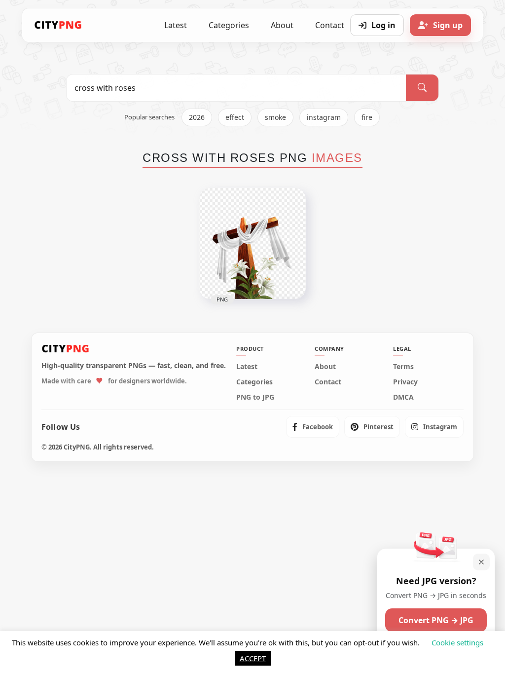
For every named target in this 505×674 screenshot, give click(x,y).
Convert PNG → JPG (435, 620)
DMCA (403, 397)
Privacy (405, 381)
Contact (328, 381)
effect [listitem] (234, 117)
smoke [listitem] (275, 117)
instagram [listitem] (324, 117)
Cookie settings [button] (457, 642)
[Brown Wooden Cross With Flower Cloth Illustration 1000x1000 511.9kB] (252, 243)
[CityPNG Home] (58, 25)
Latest (175, 25)
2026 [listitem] (197, 117)
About (282, 25)
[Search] (422, 88)
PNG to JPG (255, 397)
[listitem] (312, 427)
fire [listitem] (366, 117)
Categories (229, 25)
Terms (403, 366)
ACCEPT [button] (253, 658)
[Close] (481, 562)
